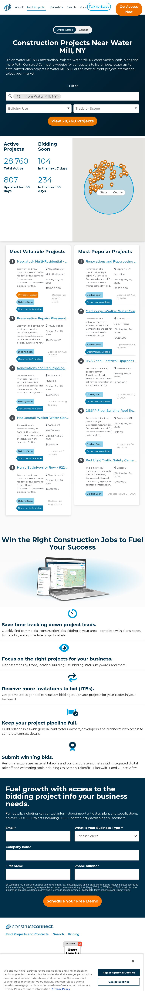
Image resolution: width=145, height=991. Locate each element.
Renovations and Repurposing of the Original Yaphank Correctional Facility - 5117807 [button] (44, 368)
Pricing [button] (84, 7)
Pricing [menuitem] (73, 934)
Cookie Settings (119, 981)
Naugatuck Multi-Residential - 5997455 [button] (44, 261)
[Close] (133, 961)
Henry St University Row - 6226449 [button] (44, 467)
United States (65, 29)
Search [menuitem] (58, 934)
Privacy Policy (123, 890)
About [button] (19, 7)
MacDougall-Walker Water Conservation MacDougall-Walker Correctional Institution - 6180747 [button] (44, 418)
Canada (83, 29)
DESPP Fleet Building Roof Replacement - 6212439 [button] (112, 410)
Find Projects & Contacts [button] (35, 8)
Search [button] (71, 7)
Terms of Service (102, 890)
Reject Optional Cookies (119, 972)
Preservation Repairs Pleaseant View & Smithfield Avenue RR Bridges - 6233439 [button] (44, 318)
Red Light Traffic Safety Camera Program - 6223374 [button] (112, 460)
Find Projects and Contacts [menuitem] (27, 934)
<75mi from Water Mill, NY (36, 96)
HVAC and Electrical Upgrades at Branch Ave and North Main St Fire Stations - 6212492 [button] (112, 361)
